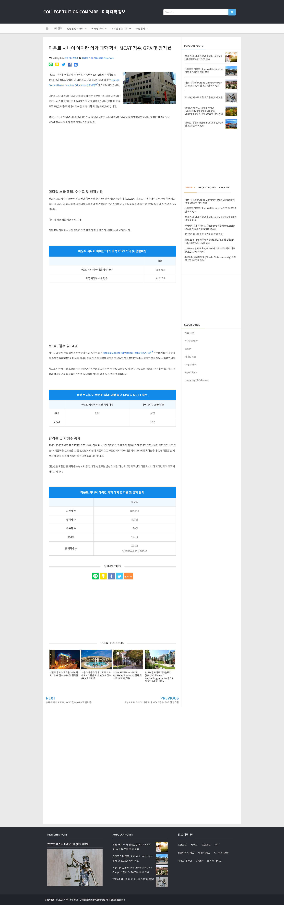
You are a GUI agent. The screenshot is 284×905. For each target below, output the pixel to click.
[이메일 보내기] (76, 65)
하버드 (194, 844)
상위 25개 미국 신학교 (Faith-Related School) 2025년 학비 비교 (203, 57)
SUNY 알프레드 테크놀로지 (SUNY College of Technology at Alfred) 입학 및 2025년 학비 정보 (159, 677)
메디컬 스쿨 (87, 58)
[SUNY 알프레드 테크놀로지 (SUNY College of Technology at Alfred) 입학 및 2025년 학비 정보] (160, 659)
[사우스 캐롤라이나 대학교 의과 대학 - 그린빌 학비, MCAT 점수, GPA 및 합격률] (96, 659)
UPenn (199, 860)
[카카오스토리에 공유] (57, 65)
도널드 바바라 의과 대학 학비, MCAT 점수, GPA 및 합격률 (151, 702)
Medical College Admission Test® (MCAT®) (127, 352)
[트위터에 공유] (63, 65)
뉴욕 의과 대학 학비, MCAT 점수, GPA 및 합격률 (68, 702)
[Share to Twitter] (119, 576)
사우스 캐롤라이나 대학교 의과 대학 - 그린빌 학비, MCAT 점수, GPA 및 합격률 (96, 675)
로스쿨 (188, 348)
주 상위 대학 (190, 364)
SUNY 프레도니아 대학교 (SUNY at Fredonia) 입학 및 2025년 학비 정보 (127, 675)
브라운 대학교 (214, 860)
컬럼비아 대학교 (186, 852)
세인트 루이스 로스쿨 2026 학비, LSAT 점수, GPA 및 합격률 (63, 674)
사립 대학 (98, 58)
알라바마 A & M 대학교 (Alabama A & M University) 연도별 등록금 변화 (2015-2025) (210, 227)
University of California (197, 380)
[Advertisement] (112, 159)
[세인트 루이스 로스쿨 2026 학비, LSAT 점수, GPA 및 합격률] (65, 659)
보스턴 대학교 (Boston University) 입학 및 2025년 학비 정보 (204, 124)
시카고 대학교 (185, 860)
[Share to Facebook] (111, 576)
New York (109, 58)
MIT (217, 844)
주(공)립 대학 (191, 340)
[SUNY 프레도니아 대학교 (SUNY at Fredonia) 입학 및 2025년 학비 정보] (128, 659)
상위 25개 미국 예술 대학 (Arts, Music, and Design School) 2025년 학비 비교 (209, 241)
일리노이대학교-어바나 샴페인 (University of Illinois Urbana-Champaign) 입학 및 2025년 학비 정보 (204, 110)
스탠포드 (182, 844)
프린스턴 (206, 844)
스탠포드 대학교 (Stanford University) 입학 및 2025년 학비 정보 (204, 71)
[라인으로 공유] (51, 65)
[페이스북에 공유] (69, 65)
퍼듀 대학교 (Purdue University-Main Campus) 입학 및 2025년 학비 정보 (203, 84)
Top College (191, 372)
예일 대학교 (204, 852)
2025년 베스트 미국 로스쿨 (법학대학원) (204, 97)
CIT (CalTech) (221, 852)
